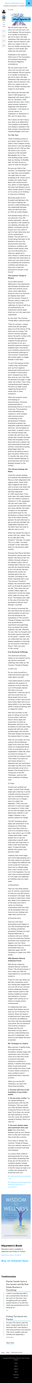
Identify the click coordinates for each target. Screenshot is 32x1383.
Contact (16, 1377)
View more (10, 1343)
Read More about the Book (11, 1255)
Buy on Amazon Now (14, 1260)
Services (16, 1369)
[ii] (17, 109)
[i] (24, 102)
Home (16, 1363)
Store (16, 1372)
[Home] (16, 3)
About (16, 1366)
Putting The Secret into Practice (16, 1318)
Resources (16, 1374)
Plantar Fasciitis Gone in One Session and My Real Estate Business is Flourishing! (17, 1285)
